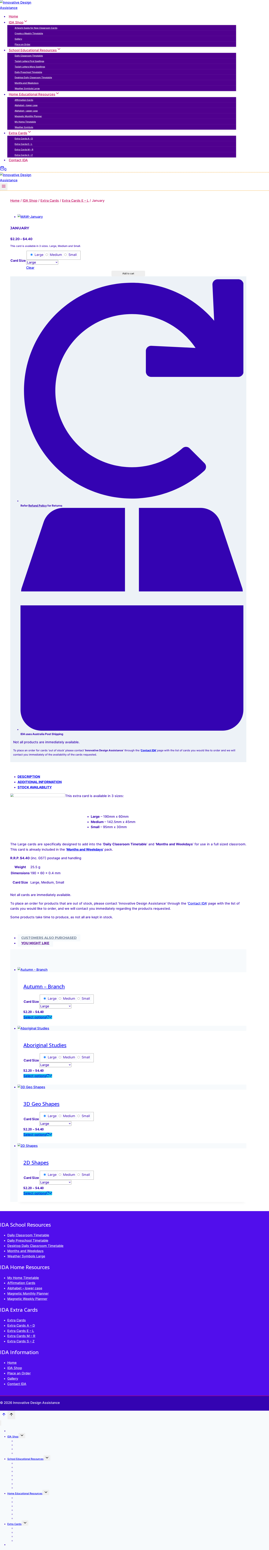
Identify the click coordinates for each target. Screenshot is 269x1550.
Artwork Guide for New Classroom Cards (36, 28)
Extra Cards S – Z (24, 155)
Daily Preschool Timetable (28, 72)
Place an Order (22, 44)
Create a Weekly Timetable (29, 33)
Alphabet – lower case (26, 105)
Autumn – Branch (44, 986)
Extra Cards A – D (24, 138)
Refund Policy (37, 505)
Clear (30, 268)
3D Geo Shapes (41, 1103)
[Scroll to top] (4, 1415)
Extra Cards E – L (23, 144)
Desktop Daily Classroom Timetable (33, 77)
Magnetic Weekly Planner (27, 1299)
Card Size (18, 260)
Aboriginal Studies (44, 1045)
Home (13, 16)
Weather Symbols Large (27, 88)
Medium (56, 255)
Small (72, 255)
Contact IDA (18, 160)
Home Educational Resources (24, 1493)
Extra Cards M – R (24, 149)
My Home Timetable (25, 121)
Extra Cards (16, 1320)
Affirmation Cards (24, 100)
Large (39, 255)
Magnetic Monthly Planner (28, 116)
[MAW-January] (30, 217)
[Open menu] (4, 186)
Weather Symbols (24, 127)
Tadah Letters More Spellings (30, 66)
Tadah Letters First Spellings (29, 61)
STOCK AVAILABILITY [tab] (35, 787)
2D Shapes (36, 1162)
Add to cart (128, 273)
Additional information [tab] (40, 782)
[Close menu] (0, 1423)
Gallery (18, 38)
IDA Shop (14, 1368)
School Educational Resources (25, 1458)
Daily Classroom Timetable (29, 55)
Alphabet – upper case (26, 110)
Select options (34, 1017)
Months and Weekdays (26, 83)
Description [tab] (29, 777)
